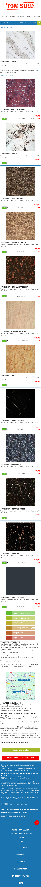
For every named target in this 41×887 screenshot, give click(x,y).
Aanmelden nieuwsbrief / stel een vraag (20, 758)
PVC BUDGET (20, 855)
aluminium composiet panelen (21, 834)
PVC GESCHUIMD (20, 848)
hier (38, 70)
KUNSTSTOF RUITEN (20, 876)
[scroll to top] (36, 822)
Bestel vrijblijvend (20, 750)
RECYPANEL (20, 862)
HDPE (20, 883)
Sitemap (21, 837)
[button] (1, 23)
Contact (20, 841)
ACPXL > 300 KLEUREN (20, 830)
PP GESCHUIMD (20, 869)
